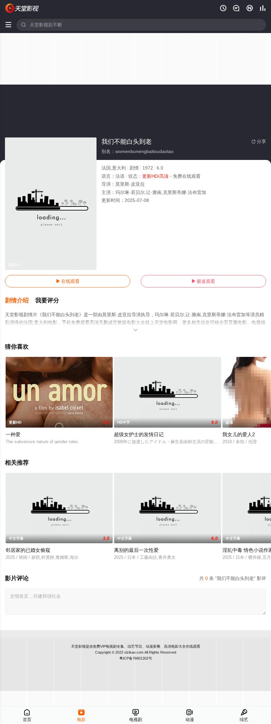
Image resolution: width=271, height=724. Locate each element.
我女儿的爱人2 (238, 434)
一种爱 (13, 434)
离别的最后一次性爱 (136, 550)
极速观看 (203, 281)
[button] (20, 300)
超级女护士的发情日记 (139, 434)
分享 (259, 141)
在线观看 (68, 281)
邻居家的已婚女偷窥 (28, 550)
